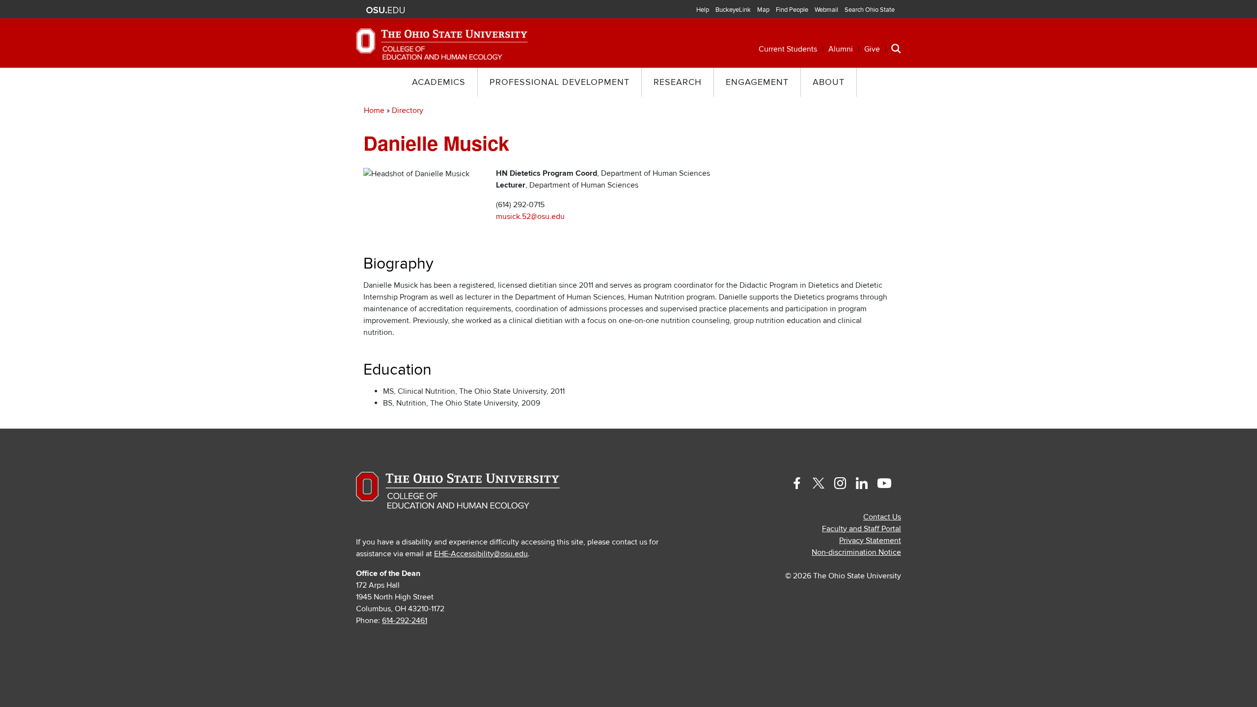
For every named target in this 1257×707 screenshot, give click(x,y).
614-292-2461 (404, 620)
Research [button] (678, 82)
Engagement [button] (757, 82)
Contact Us (882, 517)
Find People (792, 10)
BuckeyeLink (733, 10)
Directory (407, 110)
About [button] (829, 82)
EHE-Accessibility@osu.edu (481, 554)
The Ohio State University (385, 10)
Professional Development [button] (559, 82)
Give (872, 49)
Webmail (826, 10)
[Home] (442, 44)
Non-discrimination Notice (856, 552)
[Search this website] (896, 48)
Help (702, 10)
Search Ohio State (870, 10)
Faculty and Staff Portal (861, 529)
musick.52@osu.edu (530, 216)
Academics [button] (438, 82)
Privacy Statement (870, 540)
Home (374, 110)
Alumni (840, 49)
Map (763, 10)
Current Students (788, 49)
